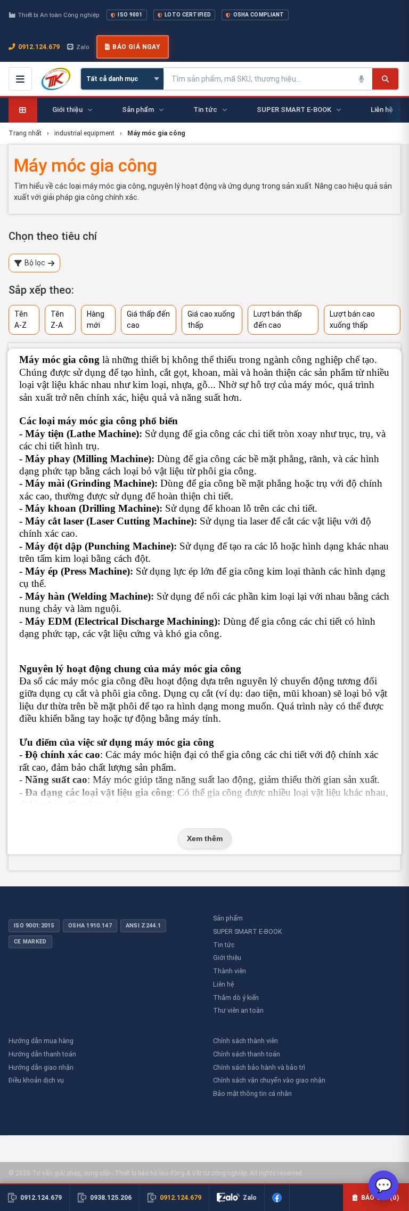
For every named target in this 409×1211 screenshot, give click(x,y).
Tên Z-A (57, 319)
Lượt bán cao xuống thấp (352, 319)
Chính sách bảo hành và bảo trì (259, 1067)
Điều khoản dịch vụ (36, 1080)
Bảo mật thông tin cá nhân (252, 1093)
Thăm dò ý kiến (236, 998)
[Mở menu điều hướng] (20, 79)
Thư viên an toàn (238, 1010)
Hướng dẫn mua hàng (41, 1041)
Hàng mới (95, 319)
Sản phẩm (228, 918)
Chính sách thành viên (245, 1041)
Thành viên (229, 971)
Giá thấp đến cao (148, 319)
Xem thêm (205, 838)
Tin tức (223, 945)
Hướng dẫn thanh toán (42, 1054)
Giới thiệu (227, 958)
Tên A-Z (21, 319)
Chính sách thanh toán (246, 1054)
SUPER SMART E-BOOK (247, 931)
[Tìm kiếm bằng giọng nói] (361, 78)
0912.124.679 (39, 47)
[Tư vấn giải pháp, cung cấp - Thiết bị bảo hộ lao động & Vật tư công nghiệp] (55, 79)
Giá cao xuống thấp (211, 319)
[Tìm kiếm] (385, 79)
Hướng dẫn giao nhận (41, 1067)
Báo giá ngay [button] (136, 47)
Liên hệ (223, 984)
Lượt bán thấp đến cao (277, 319)
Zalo (82, 47)
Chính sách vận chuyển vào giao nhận (269, 1080)
